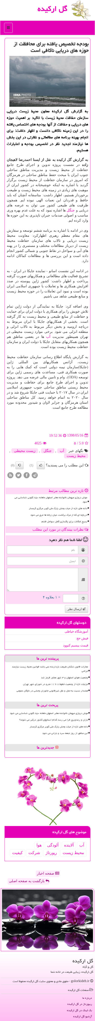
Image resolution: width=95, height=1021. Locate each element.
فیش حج (82, 638)
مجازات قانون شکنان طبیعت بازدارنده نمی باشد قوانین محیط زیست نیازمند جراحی (50, 669)
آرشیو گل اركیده (82, 1016)
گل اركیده (52, 8)
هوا (39, 845)
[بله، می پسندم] (41, 465)
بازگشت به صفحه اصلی (27, 881)
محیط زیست (76, 456)
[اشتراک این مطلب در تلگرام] (34, 475)
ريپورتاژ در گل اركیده (79, 1004)
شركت (34, 853)
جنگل (71, 210)
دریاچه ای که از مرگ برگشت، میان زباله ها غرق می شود (58, 514)
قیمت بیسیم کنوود (75, 645)
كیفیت (17, 853)
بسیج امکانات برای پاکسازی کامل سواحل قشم (64, 521)
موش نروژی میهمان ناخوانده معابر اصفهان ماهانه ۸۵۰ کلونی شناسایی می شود (50, 499)
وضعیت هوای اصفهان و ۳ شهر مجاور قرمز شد (64, 677)
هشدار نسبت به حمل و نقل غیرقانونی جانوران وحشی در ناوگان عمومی (52, 690)
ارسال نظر (75, 609)
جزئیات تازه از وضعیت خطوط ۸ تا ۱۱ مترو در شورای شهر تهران (55, 684)
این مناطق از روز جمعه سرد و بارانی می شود (65, 733)
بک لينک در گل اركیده (79, 1010)
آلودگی (53, 845)
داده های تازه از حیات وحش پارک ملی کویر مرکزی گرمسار (58, 508)
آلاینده (69, 845)
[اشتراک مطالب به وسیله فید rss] (10, 475)
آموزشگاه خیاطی (76, 631)
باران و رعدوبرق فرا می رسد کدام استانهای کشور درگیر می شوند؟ (53, 719)
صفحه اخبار (46, 873)
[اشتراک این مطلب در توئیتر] (18, 475)
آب (48, 337)
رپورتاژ (51, 853)
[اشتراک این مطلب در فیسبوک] (26, 475)
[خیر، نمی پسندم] (19, 465)
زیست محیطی (24, 451)
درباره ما (87, 998)
